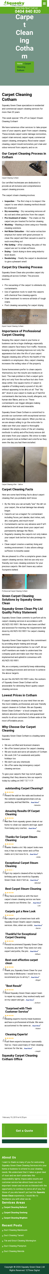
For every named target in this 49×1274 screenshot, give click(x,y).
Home (19, 63)
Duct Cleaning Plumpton (15, 1246)
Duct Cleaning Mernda (14, 1251)
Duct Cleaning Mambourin (15, 1230)
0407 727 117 (26, 780)
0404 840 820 (28, 10)
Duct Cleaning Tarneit (14, 1235)
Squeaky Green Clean (31, 1267)
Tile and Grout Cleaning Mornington (20, 1240)
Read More (34, 802)
